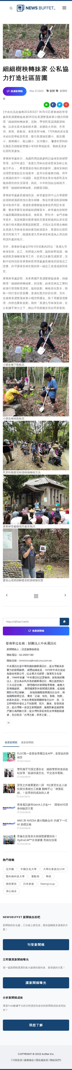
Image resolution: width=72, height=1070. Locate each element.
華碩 (48, 876)
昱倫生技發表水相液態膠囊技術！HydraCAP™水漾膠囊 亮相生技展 (37, 838)
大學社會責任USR (54, 869)
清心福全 (11, 891)
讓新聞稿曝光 (36, 983)
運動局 (35, 876)
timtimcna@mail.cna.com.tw (35, 660)
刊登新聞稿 (36, 944)
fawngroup (48, 883)
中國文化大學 (29, 869)
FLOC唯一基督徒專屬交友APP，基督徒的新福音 (43, 755)
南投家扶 (11, 883)
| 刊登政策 (17, 1060)
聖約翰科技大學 (15, 876)
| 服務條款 (29, 1060)
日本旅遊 (28, 883)
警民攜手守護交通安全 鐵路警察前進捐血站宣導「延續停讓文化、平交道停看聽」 (42, 771)
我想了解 (36, 1025)
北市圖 (10, 869)
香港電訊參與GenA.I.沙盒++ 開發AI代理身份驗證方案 (42, 806)
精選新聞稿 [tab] (11, 742)
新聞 (52, 91)
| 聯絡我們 (54, 1060)
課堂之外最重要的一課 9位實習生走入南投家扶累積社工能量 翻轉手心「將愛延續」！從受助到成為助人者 (42, 788)
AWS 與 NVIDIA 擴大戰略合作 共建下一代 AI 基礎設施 (42, 822)
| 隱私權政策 (42, 1060)
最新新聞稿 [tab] (27, 742)
